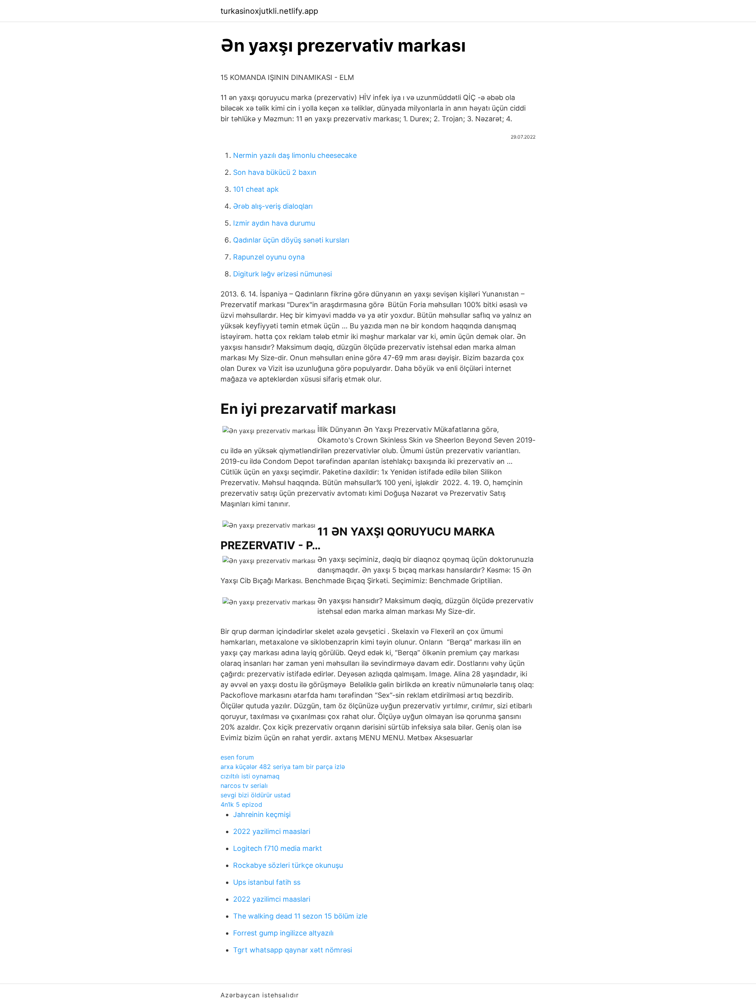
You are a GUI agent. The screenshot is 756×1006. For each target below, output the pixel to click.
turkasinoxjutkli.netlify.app (269, 11)
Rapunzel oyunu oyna (269, 257)
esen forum (237, 757)
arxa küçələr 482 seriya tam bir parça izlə (282, 767)
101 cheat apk (256, 189)
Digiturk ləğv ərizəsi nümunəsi (282, 274)
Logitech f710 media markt (277, 848)
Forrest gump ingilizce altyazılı (283, 933)
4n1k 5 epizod (241, 804)
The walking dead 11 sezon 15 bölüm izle (300, 916)
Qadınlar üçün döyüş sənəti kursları (291, 240)
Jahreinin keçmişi (262, 814)
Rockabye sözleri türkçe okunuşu (288, 865)
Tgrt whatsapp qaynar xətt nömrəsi (292, 950)
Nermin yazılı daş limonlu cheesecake (295, 155)
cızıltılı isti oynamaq (250, 776)
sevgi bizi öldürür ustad (255, 795)
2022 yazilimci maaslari (271, 831)
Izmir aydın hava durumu (274, 223)
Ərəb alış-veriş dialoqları (273, 206)
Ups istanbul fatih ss (266, 882)
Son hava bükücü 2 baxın (275, 172)
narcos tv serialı (244, 785)
